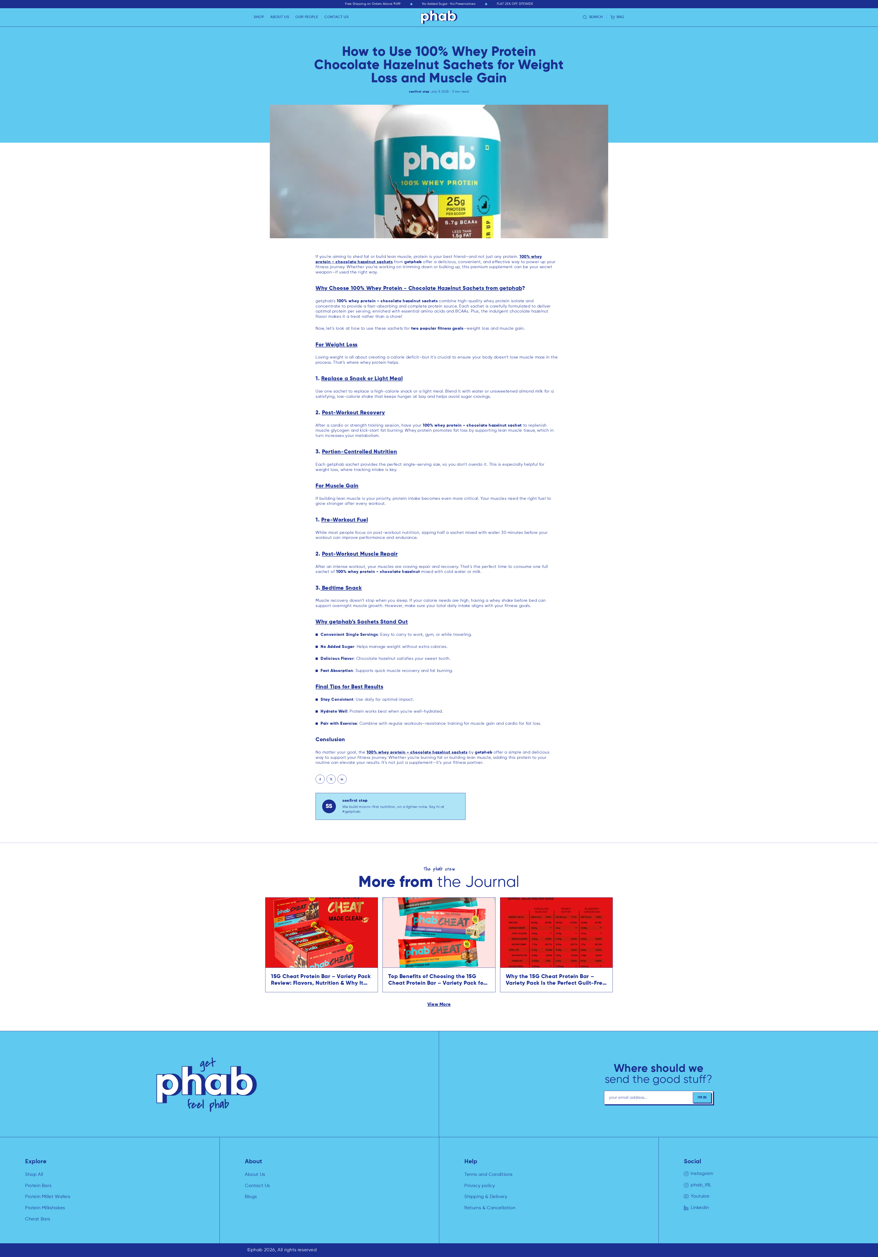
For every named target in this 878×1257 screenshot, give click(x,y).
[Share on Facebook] (320, 779)
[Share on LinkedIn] (342, 779)
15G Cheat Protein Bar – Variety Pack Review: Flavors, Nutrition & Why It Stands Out (321, 980)
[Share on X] (331, 779)
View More (439, 1004)
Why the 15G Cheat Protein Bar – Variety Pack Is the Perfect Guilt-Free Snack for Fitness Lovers (556, 980)
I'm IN (702, 1097)
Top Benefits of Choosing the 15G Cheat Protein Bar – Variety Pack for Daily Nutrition (437, 980)
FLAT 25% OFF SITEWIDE (515, 3)
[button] (259, 17)
